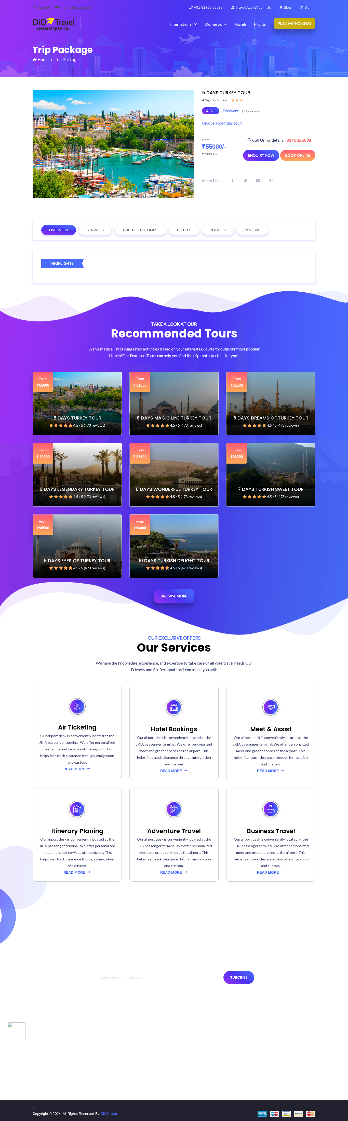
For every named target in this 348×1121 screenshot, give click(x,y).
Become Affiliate (120, 1065)
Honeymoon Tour (194, 1075)
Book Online (297, 155)
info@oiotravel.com (75, 7)
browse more (174, 596)
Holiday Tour (190, 1038)
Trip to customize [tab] (140, 230)
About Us (42, 1029)
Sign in (309, 7)
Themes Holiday (193, 1047)
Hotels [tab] (184, 230)
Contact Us (44, 1038)
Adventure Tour (192, 1056)
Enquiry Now (261, 155)
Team (39, 1047)
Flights (260, 24)
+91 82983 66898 (208, 7)
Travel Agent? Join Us (253, 7)
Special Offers (191, 1029)
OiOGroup (108, 1114)
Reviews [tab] (252, 230)
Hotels (241, 24)
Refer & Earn (118, 1084)
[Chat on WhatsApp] (16, 1030)
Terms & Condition (50, 1065)
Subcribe (238, 977)
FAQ (111, 1075)
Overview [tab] (58, 230)
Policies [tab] (218, 230)
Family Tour (189, 1065)
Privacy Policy (46, 1056)
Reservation (45, 1084)
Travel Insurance (121, 1047)
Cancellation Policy (50, 1075)
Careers (114, 1038)
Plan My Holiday (294, 23)
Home (43, 60)
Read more (74, 769)
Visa (111, 1056)
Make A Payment (121, 1029)
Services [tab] (95, 230)
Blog (287, 7)
